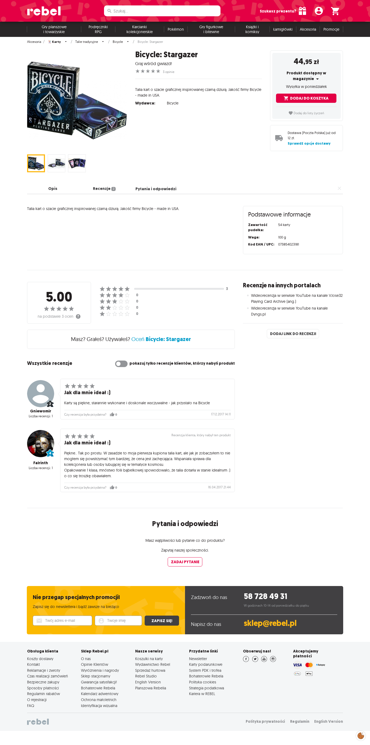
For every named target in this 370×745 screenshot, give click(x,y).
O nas (86, 658)
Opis (52, 189)
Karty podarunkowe (205, 664)
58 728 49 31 (265, 596)
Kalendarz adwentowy (99, 693)
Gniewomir (40, 411)
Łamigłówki (283, 29)
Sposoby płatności (43, 688)
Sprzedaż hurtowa (150, 670)
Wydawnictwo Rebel (152, 664)
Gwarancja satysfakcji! (99, 682)
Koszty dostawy (40, 658)
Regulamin (299, 721)
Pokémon (176, 29)
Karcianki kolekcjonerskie (139, 29)
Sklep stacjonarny (95, 676)
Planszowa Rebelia (150, 688)
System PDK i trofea (205, 670)
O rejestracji (37, 699)
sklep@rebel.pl (270, 623)
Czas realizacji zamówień (47, 676)
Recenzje (103, 189)
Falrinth (40, 463)
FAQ (30, 705)
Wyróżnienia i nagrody (100, 670)
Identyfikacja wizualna (99, 705)
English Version (148, 682)
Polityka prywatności (265, 721)
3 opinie (168, 72)
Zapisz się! (161, 620)
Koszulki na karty (149, 658)
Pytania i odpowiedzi (155, 189)
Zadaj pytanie (185, 562)
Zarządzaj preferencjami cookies (361, 735)
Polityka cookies (202, 682)
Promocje (331, 29)
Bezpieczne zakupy (43, 682)
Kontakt (33, 664)
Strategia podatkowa (206, 688)
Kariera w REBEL (202, 693)
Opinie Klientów (94, 664)
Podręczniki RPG (98, 29)
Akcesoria (308, 29)
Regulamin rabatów (43, 693)
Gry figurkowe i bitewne (211, 29)
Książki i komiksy (252, 29)
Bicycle (118, 42)
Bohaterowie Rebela (98, 688)
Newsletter (198, 658)
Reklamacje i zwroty (43, 670)
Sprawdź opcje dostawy (309, 143)
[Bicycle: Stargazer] (77, 100)
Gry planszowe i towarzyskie (54, 29)
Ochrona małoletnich (98, 699)
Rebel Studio (146, 676)
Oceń (161, 339)
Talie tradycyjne (86, 42)
